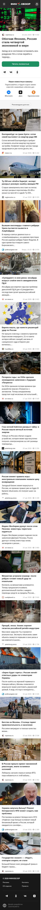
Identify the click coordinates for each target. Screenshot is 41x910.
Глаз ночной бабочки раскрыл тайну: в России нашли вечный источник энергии (20, 429)
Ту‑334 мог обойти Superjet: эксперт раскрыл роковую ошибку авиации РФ (20, 182)
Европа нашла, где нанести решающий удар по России (20, 328)
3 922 (37, 299)
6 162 (37, 153)
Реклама (6, 882)
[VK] (25, 896)
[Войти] (37, 4)
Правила (25, 886)
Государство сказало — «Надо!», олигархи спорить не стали (17, 859)
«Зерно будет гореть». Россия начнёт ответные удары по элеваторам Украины (19, 675)
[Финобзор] (20, 4)
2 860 (37, 548)
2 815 (37, 597)
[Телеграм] (7, 896)
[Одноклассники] (16, 896)
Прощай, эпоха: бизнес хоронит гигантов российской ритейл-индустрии (20, 627)
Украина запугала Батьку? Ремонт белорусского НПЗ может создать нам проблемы (20, 811)
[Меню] (4, 4)
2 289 (37, 829)
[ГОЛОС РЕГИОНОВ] (3, 197)
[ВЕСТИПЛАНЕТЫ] (3, 597)
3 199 (37, 498)
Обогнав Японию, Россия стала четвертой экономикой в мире (19, 42)
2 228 (37, 871)
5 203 (37, 197)
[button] (4, 72)
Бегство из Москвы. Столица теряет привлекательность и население (19, 723)
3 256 (37, 448)
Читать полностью (20, 64)
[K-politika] (3, 349)
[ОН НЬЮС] (3, 299)
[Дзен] (34, 896)
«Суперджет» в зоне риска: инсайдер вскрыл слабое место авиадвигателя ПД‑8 (19, 280)
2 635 (37, 694)
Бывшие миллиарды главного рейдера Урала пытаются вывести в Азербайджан (20, 228)
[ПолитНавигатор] (3, 250)
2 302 (37, 780)
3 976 (37, 250)
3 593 (37, 349)
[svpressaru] (3, 34)
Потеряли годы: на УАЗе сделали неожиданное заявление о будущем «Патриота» (19, 380)
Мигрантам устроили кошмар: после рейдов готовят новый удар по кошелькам (19, 578)
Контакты (25, 882)
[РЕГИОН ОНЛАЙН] (3, 153)
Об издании (7, 886)
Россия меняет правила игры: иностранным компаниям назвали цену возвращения (20, 479)
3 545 (37, 399)
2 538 (37, 735)
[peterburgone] (3, 448)
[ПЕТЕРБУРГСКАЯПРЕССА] (3, 498)
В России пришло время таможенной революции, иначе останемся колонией (19, 766)
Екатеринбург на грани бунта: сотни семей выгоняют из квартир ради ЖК (19, 135)
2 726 (37, 644)
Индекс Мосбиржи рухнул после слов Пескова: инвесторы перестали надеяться (19, 529)
